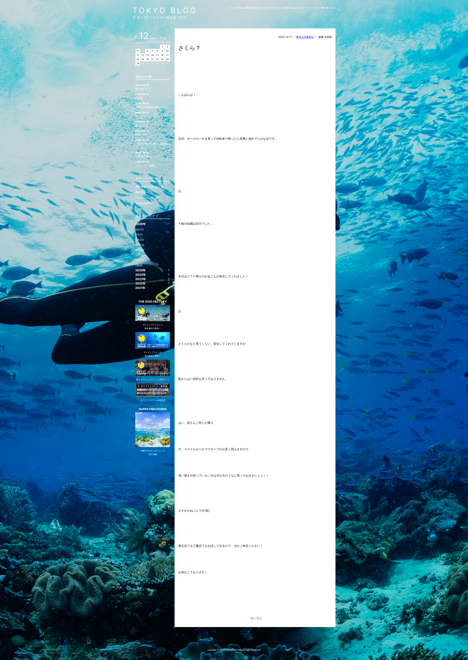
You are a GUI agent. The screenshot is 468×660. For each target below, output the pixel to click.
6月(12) (139, 239)
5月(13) (139, 244)
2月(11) (139, 260)
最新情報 (140, 192)
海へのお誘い (143, 123)
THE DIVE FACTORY (152, 301)
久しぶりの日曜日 (145, 164)
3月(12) (139, 255)
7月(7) (139, 234)
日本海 (142, 96)
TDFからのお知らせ (146, 197)
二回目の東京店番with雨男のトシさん (151, 144)
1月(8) (139, 265)
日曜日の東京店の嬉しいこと (152, 105)
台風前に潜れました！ (148, 154)
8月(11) (139, 229)
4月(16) (139, 250)
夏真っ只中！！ (144, 132)
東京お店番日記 (305, 36)
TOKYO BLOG (165, 10)
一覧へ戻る (255, 618)
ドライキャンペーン (146, 114)
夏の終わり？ (143, 87)
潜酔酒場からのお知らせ (149, 186)
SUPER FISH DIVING (153, 409)
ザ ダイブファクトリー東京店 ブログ (160, 17)
